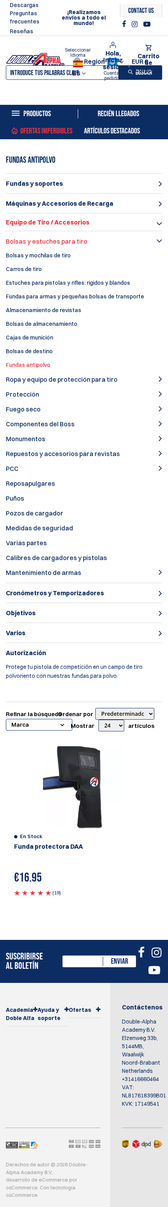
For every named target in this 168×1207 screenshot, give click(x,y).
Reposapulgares (30, 483)
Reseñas (21, 31)
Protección (22, 394)
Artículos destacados (112, 131)
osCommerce (22, 1187)
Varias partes (26, 543)
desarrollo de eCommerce (37, 1179)
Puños (15, 498)
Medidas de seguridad (39, 528)
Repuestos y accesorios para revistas (63, 454)
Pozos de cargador (34, 513)
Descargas (24, 5)
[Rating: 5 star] (32, 892)
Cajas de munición (29, 337)
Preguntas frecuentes (24, 17)
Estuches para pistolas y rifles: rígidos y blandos (68, 282)
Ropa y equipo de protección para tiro (62, 379)
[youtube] (146, 24)
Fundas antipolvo (28, 364)
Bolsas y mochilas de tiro (38, 255)
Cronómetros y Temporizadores (55, 593)
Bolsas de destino (29, 351)
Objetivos (21, 613)
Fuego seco (23, 409)
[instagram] (135, 24)
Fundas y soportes (34, 183)
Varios (15, 633)
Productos (37, 114)
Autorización (26, 653)
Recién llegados (118, 114)
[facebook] (125, 24)
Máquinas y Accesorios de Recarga (59, 203)
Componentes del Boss (40, 424)
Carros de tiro (24, 269)
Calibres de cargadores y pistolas (56, 558)
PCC (12, 468)
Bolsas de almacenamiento (41, 323)
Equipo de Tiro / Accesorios (47, 222)
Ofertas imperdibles (46, 131)
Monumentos (25, 439)
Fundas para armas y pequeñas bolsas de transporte (75, 296)
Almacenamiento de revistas (43, 310)
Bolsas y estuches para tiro (47, 241)
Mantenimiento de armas (43, 573)
